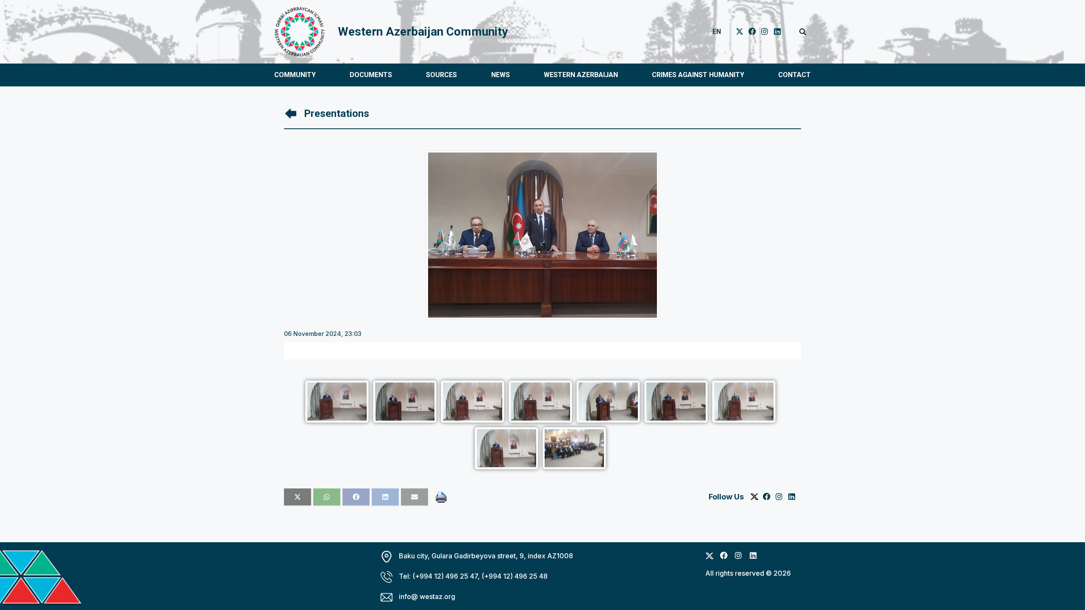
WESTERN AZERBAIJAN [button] (581, 75)
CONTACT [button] (794, 75)
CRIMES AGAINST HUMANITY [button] (698, 75)
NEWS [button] (500, 75)
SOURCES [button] (441, 75)
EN (716, 32)
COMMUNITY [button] (295, 75)
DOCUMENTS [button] (371, 75)
